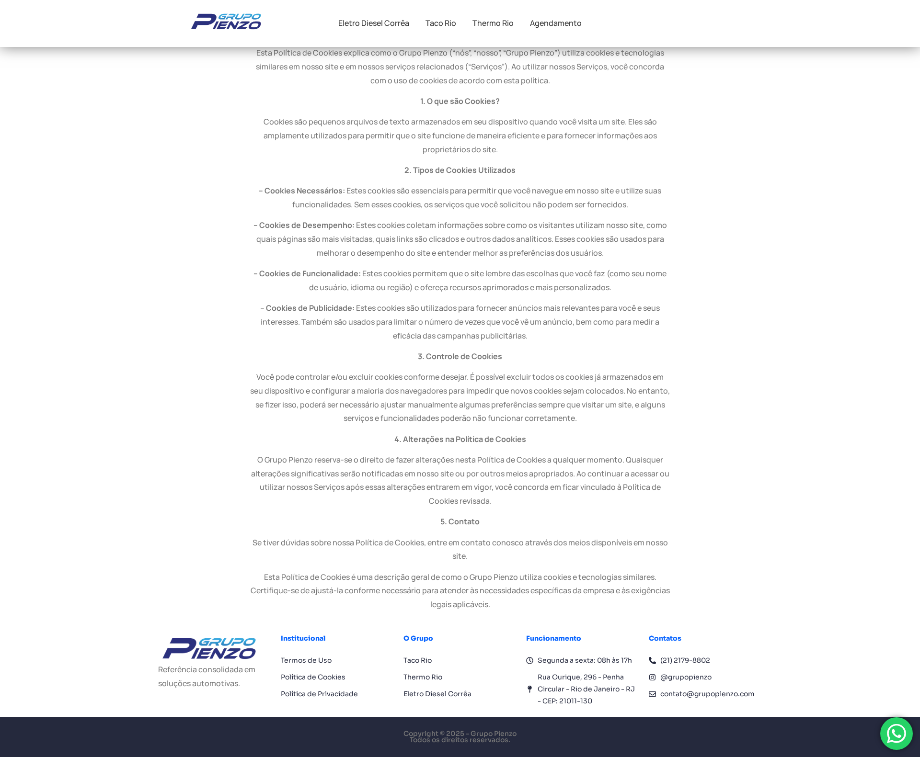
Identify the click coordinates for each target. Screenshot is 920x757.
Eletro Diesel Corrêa (373, 23)
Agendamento (556, 23)
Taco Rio (441, 23)
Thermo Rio (493, 23)
